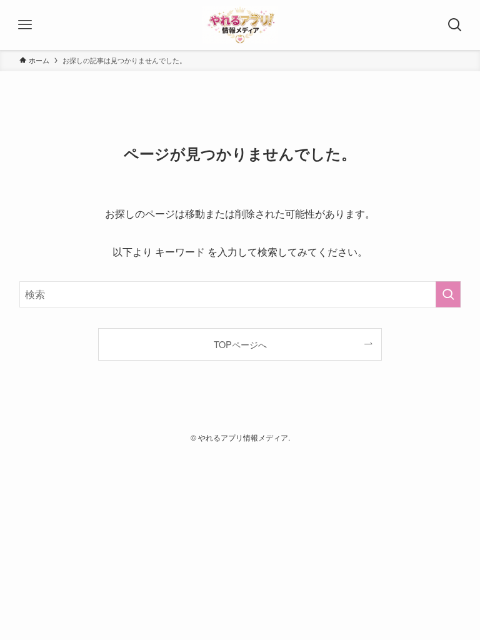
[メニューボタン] (25, 25)
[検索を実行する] (448, 294)
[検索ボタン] (455, 25)
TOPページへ (240, 344)
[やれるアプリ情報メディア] (240, 25)
